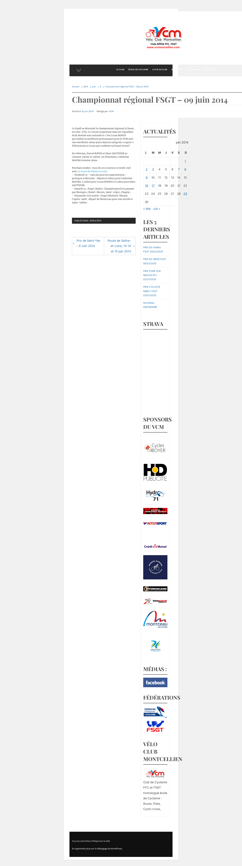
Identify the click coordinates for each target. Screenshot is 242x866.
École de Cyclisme (138, 69)
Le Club (120, 69)
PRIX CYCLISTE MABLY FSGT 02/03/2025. (151, 290)
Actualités (177, 69)
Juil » (156, 208)
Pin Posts (210, 69)
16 (146, 185)
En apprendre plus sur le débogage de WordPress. (97, 848)
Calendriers (194, 69)
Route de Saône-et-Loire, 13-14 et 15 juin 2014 (119, 246)
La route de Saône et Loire (92, 171)
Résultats (95, 220)
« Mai (147, 208)
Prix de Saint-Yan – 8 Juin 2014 (88, 243)
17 (153, 185)
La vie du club (159, 69)
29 (185, 193)
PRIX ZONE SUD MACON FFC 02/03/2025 (152, 275)
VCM (111, 111)
